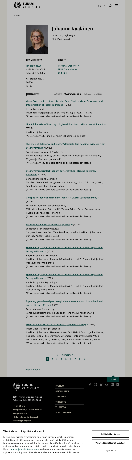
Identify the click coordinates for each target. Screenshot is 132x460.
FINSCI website (66, 69)
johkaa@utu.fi (33, 65)
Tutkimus (60, 396)
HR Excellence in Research (26, 417)
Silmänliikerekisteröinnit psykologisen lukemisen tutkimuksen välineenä (65, 124)
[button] (116, 5)
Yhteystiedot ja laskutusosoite (27, 409)
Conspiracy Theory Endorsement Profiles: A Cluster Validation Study (61, 197)
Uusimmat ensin (72, 93)
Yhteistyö (60, 402)
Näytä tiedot (110, 450)
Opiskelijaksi (62, 391)
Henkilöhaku (33, 369)
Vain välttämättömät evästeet (110, 443)
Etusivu (17, 15)
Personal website (67, 65)
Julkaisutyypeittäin (93, 94)
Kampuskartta (20, 413)
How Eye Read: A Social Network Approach (48, 224)
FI (105, 6)
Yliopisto (60, 407)
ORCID (61, 72)
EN (99, 6)
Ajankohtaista (63, 412)
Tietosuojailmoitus (22, 420)
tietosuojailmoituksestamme (24, 449)
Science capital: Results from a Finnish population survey (56, 324)
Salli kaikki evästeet (110, 434)
